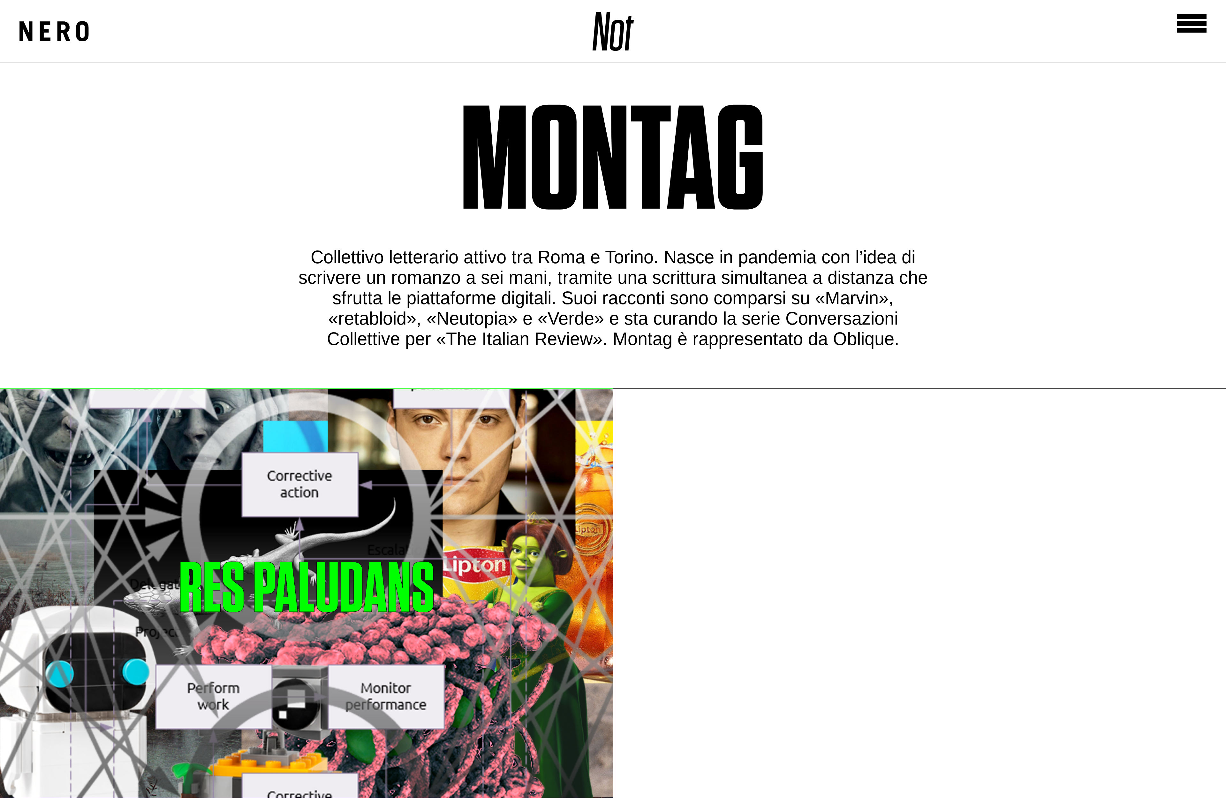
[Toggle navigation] (1191, 23)
